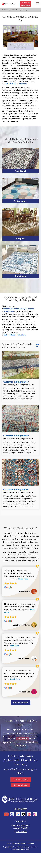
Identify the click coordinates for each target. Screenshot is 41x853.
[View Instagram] (34, 814)
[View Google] (17, 814)
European (20, 238)
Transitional (20, 276)
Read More (23, 579)
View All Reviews (20, 703)
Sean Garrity (24, 591)
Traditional (20, 171)
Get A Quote (20, 785)
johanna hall (24, 692)
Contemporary (21, 201)
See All (37, 345)
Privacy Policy (20, 843)
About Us (10, 843)
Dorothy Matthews (21, 625)
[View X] (23, 814)
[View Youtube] (6, 814)
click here (23, 84)
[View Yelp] (29, 814)
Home (5, 10)
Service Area (15, 10)
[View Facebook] (12, 814)
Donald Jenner (23, 658)
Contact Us (26, 2)
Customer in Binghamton (16, 381)
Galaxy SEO (25, 849)
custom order (22, 738)
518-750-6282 (25, 5)
